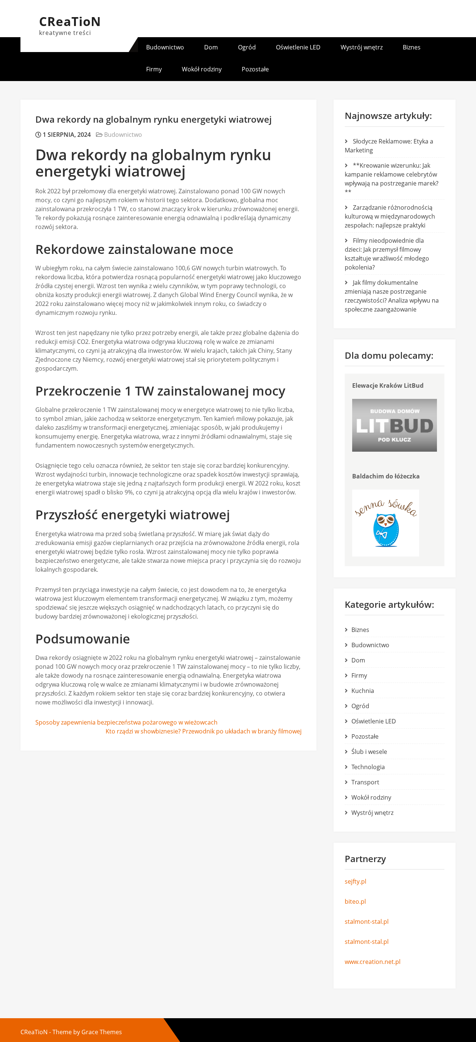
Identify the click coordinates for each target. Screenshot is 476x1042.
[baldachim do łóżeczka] (385, 554)
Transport (365, 782)
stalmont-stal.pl (367, 921)
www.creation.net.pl (373, 962)
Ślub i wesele (369, 752)
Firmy (154, 69)
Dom (211, 47)
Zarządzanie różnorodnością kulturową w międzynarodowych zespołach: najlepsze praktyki (390, 216)
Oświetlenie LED (298, 47)
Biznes (412, 47)
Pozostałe (255, 69)
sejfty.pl (355, 881)
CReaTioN (70, 21)
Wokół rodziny (202, 69)
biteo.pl (355, 901)
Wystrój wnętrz (362, 47)
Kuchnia (362, 691)
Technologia (368, 767)
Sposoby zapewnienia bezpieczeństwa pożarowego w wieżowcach (126, 722)
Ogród (247, 47)
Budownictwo (165, 47)
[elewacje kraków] (394, 449)
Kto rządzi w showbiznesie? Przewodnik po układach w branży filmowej (204, 731)
